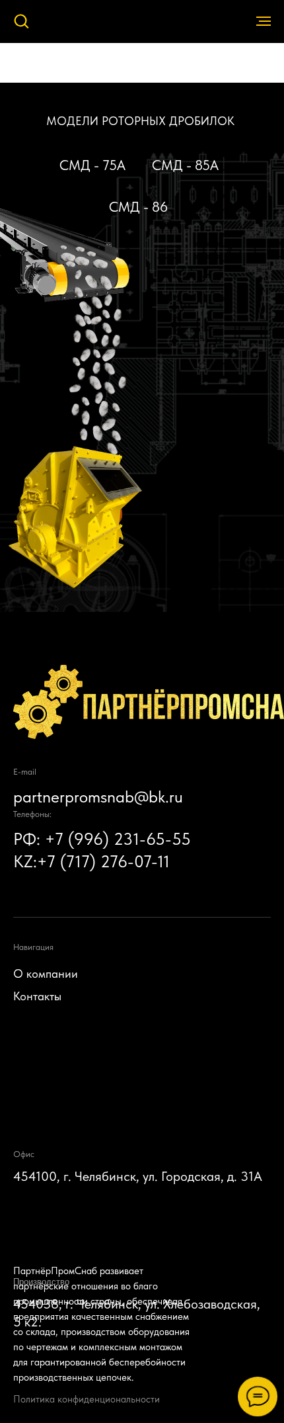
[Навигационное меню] (263, 21)
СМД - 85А (185, 165)
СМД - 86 (138, 206)
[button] (21, 20)
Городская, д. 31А (211, 1176)
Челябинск (105, 1176)
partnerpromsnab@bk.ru (98, 796)
